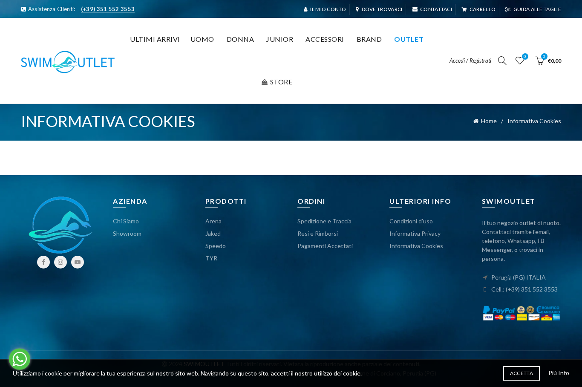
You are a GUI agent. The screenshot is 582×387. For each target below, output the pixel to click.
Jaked (213, 233)
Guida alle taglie (537, 9)
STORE (281, 82)
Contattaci (436, 9)
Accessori (324, 39)
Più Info (558, 372)
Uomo (202, 39)
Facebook (43, 262)
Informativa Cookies (416, 245)
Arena (213, 221)
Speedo (215, 245)
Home (489, 120)
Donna (240, 39)
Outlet (409, 39)
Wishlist (525, 56)
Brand (369, 39)
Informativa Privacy (415, 233)
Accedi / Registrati (470, 60)
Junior (279, 39)
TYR (211, 258)
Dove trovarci (382, 9)
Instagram (60, 262)
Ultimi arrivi (155, 39)
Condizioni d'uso (411, 221)
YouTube (77, 262)
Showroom (127, 233)
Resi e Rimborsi (317, 233)
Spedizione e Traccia (324, 221)
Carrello (483, 9)
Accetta (521, 373)
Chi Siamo (126, 221)
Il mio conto (328, 9)
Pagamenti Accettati (325, 245)
